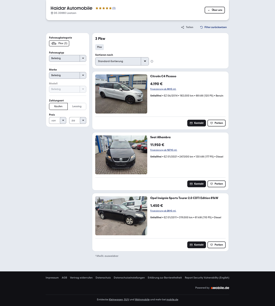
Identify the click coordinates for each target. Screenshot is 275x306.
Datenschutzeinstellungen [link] (129, 277)
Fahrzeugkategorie (60, 37)
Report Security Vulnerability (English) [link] (207, 277)
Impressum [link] (52, 277)
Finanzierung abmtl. (163, 89)
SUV (126, 299)
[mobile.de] (220, 288)
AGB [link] (64, 277)
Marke (53, 69)
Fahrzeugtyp (56, 52)
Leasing (77, 106)
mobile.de (172, 299)
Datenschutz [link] (103, 277)
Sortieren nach (104, 54)
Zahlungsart (56, 100)
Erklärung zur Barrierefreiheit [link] (165, 277)
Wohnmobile (142, 299)
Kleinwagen (116, 299)
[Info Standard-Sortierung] (151, 61)
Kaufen (58, 106)
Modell (53, 83)
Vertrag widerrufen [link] (81, 277)
